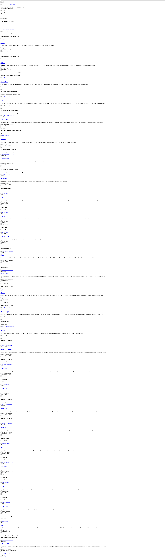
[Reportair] (6, 364)
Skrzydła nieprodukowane (8, 29)
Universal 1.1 (5, 466)
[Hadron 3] (5, 174)
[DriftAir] (5, 135)
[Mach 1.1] (5, 193)
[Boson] (6, 38)
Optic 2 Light (5, 312)
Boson (3, 43)
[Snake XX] (7, 423)
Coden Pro (4, 82)
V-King (3, 486)
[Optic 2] (6, 288)
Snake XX (4, 427)
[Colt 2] (6, 96)
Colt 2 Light (5, 119)
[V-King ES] (5, 502)
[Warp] (4, 521)
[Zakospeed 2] (7, 540)
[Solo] (5, 443)
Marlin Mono (5, 236)
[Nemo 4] (7, 251)
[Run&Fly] (5, 384)
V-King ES (4, 506)
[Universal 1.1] (7, 462)
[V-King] (5, 482)
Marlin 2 (3, 216)
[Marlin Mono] (4, 232)
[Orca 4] (7, 326)
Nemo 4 (3, 255)
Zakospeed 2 (5, 544)
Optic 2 (3, 293)
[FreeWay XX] (7, 154)
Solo (2, 447)
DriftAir (3, 139)
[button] (1, 113)
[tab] (82, 10)
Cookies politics (6, 553)
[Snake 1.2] (6, 404)
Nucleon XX (5, 274)
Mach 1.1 (4, 197)
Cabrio (3, 63)
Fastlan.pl (7, 556)
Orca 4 (3, 330)
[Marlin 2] (4, 212)
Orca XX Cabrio (6, 349)
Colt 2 (3, 100)
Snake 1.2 (4, 408)
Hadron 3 (4, 178)
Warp (2, 525)
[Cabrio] (8, 58)
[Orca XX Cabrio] (6, 345)
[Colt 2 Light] (7, 115)
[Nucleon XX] (7, 270)
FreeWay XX (5, 158)
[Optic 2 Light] (7, 307)
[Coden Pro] (5, 77)
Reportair (4, 368)
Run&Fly (4, 388)
